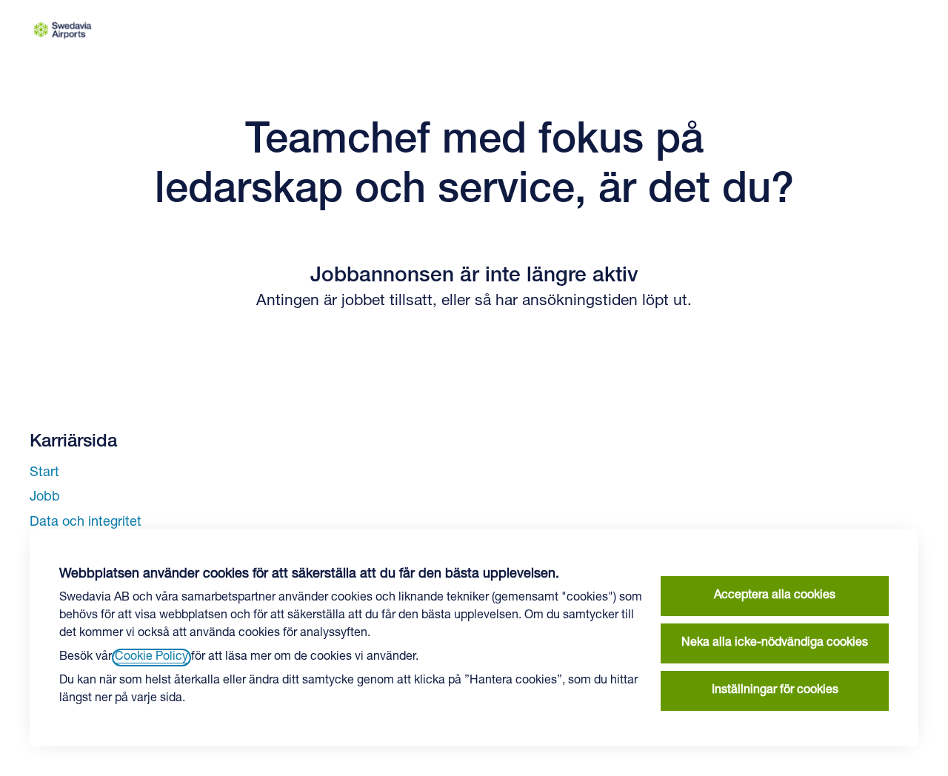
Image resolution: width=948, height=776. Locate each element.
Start (44, 473)
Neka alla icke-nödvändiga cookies (774, 643)
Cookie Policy (151, 657)
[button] (780, 29)
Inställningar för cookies (775, 691)
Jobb (45, 497)
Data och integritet (85, 522)
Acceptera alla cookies (774, 596)
